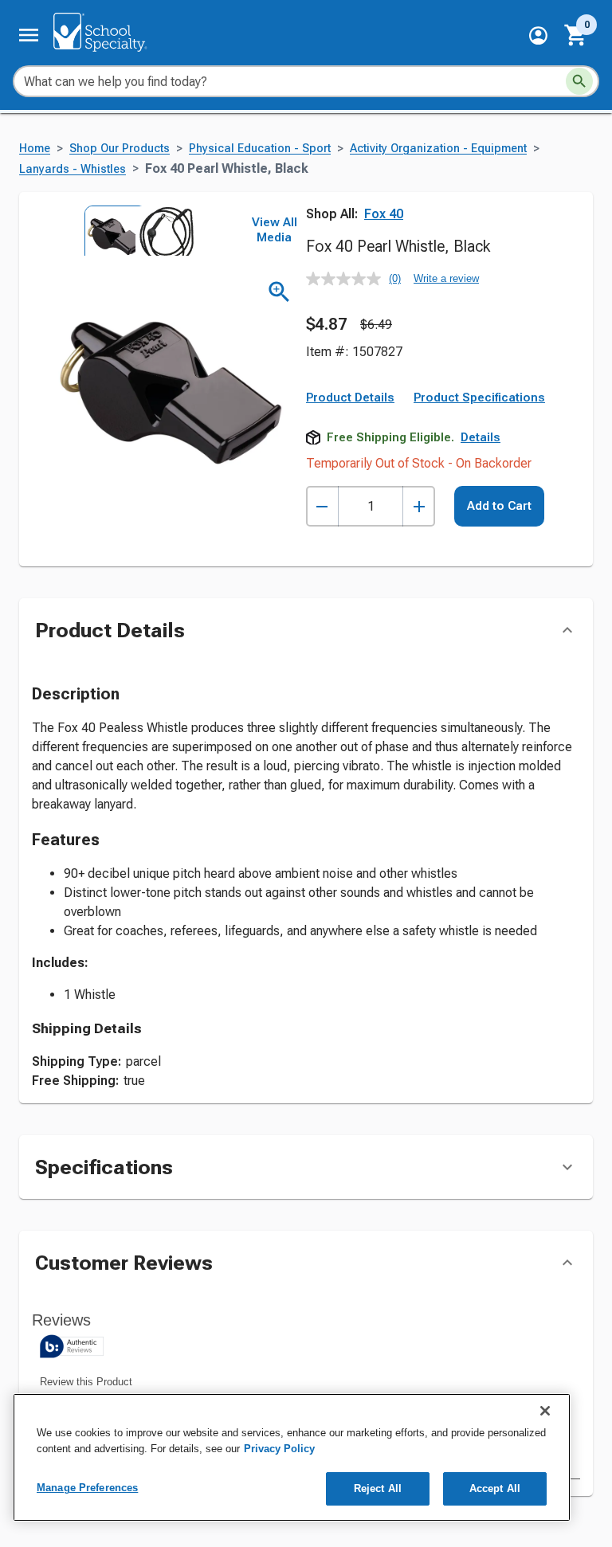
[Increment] (418, 506)
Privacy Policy (279, 1449)
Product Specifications (479, 397)
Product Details (350, 397)
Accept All (494, 1488)
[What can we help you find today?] (579, 81)
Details (480, 437)
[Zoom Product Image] (279, 291)
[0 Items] (576, 35)
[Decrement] (322, 506)
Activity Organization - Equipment (438, 148)
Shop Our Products (119, 148)
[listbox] (134, 230)
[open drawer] (29, 35)
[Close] (545, 1410)
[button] (538, 35)
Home (34, 148)
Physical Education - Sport (260, 148)
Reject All (378, 1488)
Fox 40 (383, 213)
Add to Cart (499, 506)
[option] (108, 230)
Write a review (446, 278)
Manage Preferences (87, 1488)
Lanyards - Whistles (72, 169)
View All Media (274, 230)
